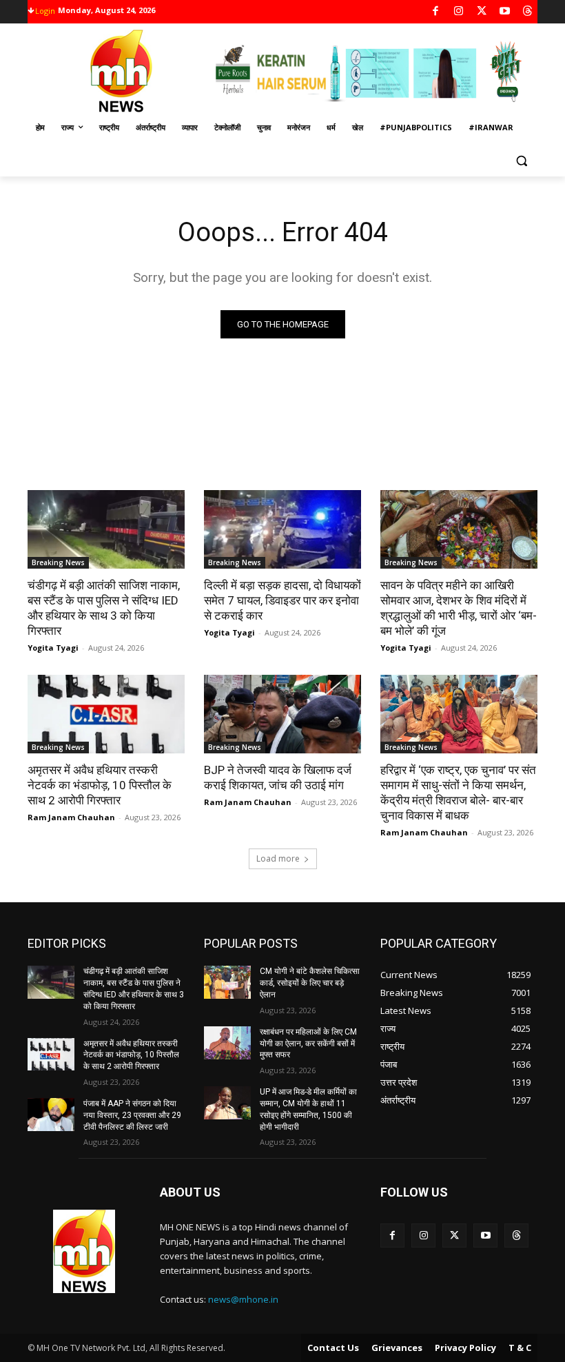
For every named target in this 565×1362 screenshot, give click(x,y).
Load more (278, 858)
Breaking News (58, 562)
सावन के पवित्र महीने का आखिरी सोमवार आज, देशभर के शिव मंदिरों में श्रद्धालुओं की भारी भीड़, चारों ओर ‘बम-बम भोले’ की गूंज (458, 608)
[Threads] (528, 12)
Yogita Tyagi (53, 647)
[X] (482, 12)
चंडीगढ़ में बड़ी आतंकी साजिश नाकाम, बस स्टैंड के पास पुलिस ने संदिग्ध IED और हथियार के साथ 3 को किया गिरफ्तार (104, 608)
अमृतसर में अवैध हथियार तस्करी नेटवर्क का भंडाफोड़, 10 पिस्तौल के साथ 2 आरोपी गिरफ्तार (100, 785)
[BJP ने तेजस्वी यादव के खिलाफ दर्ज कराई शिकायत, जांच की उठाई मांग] (282, 714)
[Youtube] (505, 12)
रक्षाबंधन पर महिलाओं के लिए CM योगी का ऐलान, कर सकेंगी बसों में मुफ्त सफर (308, 1043)
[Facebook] (436, 12)
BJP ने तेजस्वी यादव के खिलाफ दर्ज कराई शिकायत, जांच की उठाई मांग (277, 777)
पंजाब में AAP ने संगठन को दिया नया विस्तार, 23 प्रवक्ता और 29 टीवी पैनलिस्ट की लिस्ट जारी (132, 1115)
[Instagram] (459, 12)
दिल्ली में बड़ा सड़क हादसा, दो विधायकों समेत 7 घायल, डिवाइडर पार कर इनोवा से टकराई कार (282, 600)
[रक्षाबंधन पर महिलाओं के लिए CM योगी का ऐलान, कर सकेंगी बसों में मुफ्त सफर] (227, 1042)
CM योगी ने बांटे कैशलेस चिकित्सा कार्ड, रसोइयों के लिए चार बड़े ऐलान (310, 982)
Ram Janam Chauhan (71, 817)
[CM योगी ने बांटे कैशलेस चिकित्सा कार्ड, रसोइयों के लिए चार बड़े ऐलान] (227, 982)
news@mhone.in (243, 1299)
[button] (521, 161)
